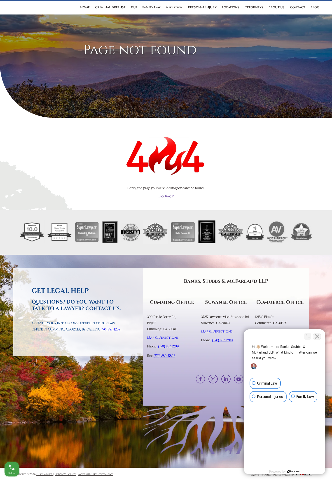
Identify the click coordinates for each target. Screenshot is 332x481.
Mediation (174, 7)
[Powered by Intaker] (293, 471)
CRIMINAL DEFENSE (110, 7)
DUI (134, 7)
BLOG (315, 7)
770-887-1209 (111, 329)
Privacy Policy (65, 474)
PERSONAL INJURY (202, 7)
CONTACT (297, 7)
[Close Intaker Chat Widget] (317, 336)
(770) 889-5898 (164, 356)
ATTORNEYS (254, 7)
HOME (85, 7)
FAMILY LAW (151, 7)
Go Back (166, 196)
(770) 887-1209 (168, 346)
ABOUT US (277, 7)
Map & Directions (163, 337)
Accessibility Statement (95, 474)
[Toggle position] (307, 336)
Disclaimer (44, 474)
